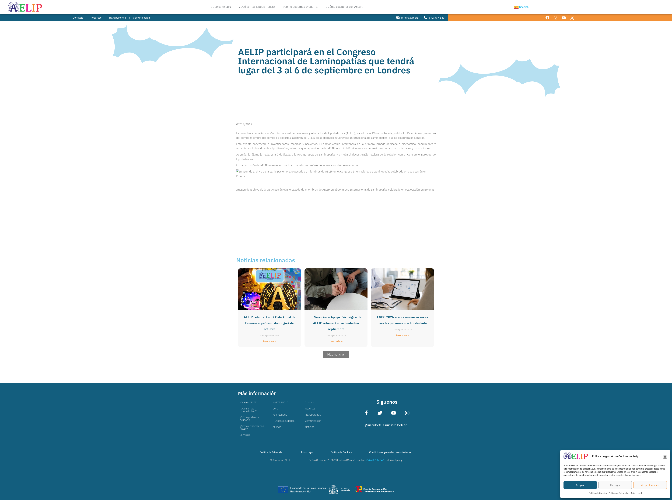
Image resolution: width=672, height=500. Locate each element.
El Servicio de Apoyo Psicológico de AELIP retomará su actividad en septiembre (336, 323)
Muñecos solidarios (283, 420)
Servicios (245, 434)
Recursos (310, 408)
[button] (665, 456)
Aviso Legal (636, 493)
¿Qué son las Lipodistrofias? (248, 410)
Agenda (276, 427)
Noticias (309, 427)
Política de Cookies (598, 493)
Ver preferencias (650, 485)
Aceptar (580, 485)
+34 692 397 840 (375, 460)
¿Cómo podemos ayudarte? (249, 419)
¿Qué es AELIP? (249, 402)
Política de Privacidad (618, 493)
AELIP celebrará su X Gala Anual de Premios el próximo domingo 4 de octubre (269, 323)
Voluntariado (279, 414)
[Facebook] (547, 18)
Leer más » (269, 341)
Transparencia (313, 414)
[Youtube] (564, 18)
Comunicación (313, 420)
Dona (275, 408)
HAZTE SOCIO (280, 402)
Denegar (615, 485)
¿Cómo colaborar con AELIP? (252, 427)
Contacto (310, 402)
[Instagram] (556, 18)
